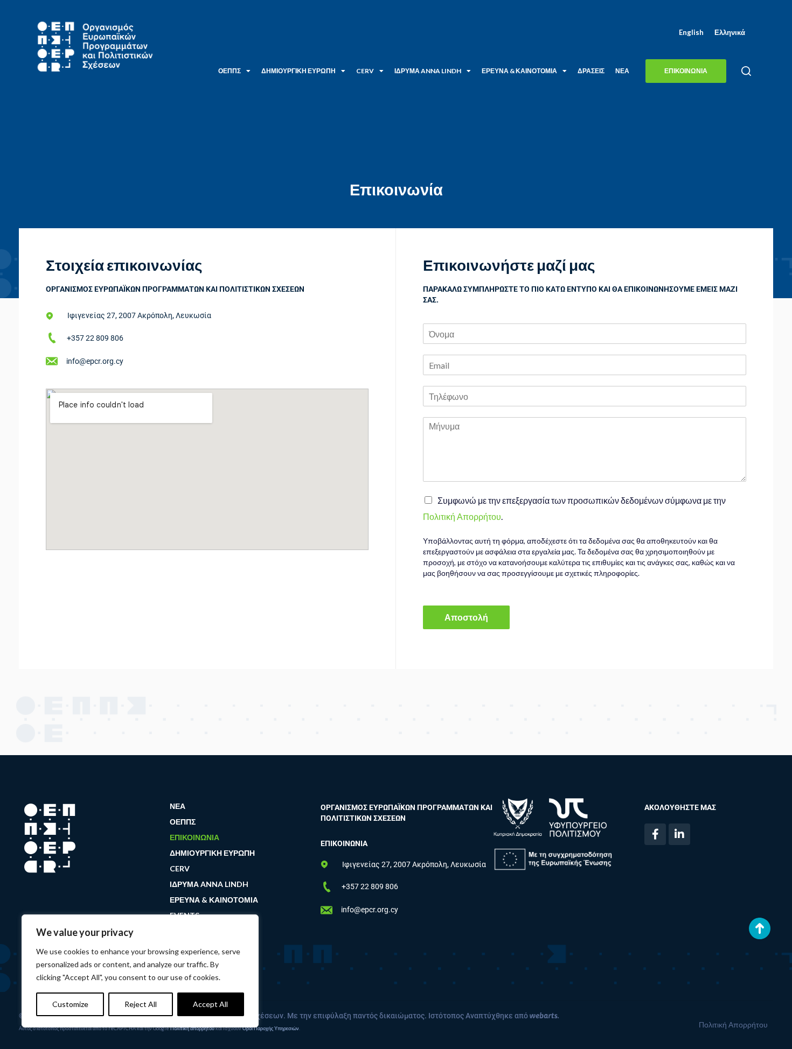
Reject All (140, 1004)
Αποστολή (466, 617)
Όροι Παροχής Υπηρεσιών (270, 1028)
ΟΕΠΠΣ (229, 71)
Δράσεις (591, 71)
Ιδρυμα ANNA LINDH (209, 884)
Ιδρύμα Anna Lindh (427, 71)
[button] (746, 71)
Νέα (622, 71)
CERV (365, 71)
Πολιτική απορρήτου (192, 1028)
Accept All (210, 1004)
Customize (70, 1004)
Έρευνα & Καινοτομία (519, 71)
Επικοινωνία (194, 837)
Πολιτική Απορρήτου (462, 516)
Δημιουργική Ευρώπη (298, 71)
